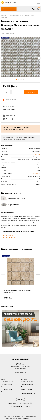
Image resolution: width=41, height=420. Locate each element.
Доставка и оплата (26, 384)
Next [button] (39, 58)
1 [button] (17, 79)
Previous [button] (2, 58)
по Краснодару (8, 235)
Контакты (23, 379)
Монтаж (23, 387)
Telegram (22, 364)
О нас (3, 392)
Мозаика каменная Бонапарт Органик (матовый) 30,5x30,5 (17, 291)
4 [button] (23, 79)
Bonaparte (36, 173)
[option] (20, 57)
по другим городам (9, 237)
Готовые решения (7, 384)
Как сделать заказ (26, 382)
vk (18, 399)
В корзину (31, 92)
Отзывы (4, 387)
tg (23, 399)
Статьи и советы (6, 389)
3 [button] (21, 79)
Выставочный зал (7, 382)
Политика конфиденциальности (27, 392)
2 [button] (19, 79)
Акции (3, 379)
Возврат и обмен (26, 389)
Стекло (37, 154)
